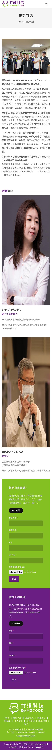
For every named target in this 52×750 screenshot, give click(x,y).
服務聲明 (18, 721)
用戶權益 (30, 721)
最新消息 (29, 718)
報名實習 (16, 510)
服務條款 (13, 747)
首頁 (7, 718)
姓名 (11, 542)
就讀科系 (13, 530)
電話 (11, 643)
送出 (14, 579)
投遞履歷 (16, 623)
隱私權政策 (24, 747)
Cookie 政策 (37, 747)
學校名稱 (13, 518)
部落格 (7, 721)
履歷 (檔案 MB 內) (17, 567)
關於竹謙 (30, 22)
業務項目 (41, 718)
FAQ (26, 724)
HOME (20, 22)
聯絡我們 (42, 721)
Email (12, 555)
